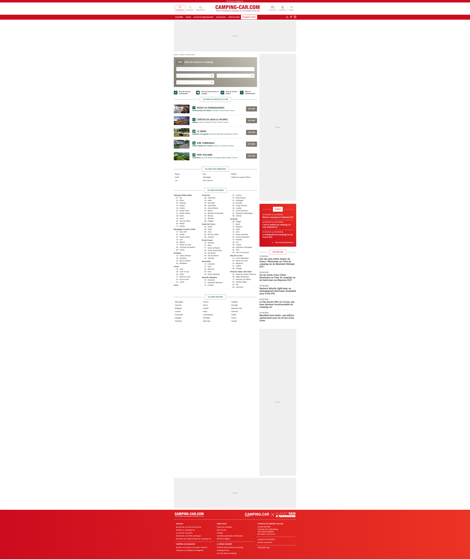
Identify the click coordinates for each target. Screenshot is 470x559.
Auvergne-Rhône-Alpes (183, 195)
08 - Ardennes (209, 198)
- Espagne (178, 318)
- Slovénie (234, 311)
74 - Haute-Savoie (183, 213)
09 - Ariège (237, 222)
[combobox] (217, 69)
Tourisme (182, 54)
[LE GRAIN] (181, 132)
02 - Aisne (208, 227)
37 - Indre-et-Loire (183, 277)
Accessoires (221, 17)
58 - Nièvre (180, 242)
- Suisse (233, 318)
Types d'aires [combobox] (182, 76)
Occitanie (234, 219)
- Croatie (177, 311)
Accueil (176, 54)
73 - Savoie (180, 226)
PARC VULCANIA (204, 154)
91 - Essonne (209, 243)
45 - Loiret (180, 282)
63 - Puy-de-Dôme (183, 221)
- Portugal (234, 305)
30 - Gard (236, 229)
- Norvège (206, 318)
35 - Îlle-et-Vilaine (183, 261)
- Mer (204, 174)
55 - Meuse (208, 216)
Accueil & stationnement (203, 17)
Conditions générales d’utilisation (230, 536)
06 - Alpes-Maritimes (241, 277)
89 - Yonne (180, 250)
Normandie (206, 261)
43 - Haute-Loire (182, 211)
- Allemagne (178, 302)
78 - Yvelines (209, 258)
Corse (176, 285)
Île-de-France (207, 240)
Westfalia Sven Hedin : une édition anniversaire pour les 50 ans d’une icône (276, 318)
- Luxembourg (207, 315)
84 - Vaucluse (238, 287)
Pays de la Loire (236, 256)
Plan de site (221, 530)
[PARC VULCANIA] (181, 156)
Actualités (179, 17)
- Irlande (205, 308)
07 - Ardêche (181, 203)
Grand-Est (206, 195)
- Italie (204, 311)
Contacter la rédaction (266, 539)
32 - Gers (236, 232)
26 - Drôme (180, 208)
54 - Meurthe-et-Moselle (213, 213)
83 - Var (236, 285)
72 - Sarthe (237, 266)
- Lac (176, 180)
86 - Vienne (237, 216)
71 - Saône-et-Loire (183, 245)
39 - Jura (179, 240)
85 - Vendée (237, 268)
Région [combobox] (220, 76)
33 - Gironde (237, 203)
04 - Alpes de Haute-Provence (244, 274)
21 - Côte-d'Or (181, 232)
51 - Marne (208, 211)
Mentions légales (223, 539)
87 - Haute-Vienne (240, 206)
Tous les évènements (284, 242)
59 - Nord (208, 229)
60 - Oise (208, 232)
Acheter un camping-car (185, 530)
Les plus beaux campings (226, 553)
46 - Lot (235, 242)
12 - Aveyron (237, 227)
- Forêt (176, 177)
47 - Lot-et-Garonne (240, 211)
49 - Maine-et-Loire (240, 261)
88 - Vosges (209, 221)
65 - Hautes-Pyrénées (241, 237)
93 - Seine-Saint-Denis (213, 250)
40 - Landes (237, 208)
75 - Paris (208, 245)
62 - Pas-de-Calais (211, 234)
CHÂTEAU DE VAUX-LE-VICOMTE (212, 119)
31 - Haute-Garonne (240, 234)
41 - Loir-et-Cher (182, 279)
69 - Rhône (180, 224)
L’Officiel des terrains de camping (230, 547)
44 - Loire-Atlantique (241, 258)
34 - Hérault (237, 240)
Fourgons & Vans (249, 17)
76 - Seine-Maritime (212, 274)
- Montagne (206, 177)
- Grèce (205, 305)
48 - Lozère (237, 245)
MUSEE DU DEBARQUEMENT (210, 107)
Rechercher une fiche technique (188, 536)
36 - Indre (180, 274)
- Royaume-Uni (236, 308)
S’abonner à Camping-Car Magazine (190, 550)
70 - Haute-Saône (183, 237)
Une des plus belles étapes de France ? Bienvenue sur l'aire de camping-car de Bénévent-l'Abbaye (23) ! (277, 263)
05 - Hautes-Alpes (240, 282)
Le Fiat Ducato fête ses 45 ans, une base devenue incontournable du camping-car (276, 304)
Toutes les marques (224, 527)
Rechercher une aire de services (188, 527)
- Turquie (233, 321)
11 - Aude (236, 224)
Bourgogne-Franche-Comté (184, 229)
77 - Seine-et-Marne (212, 248)
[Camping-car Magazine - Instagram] (295, 17)
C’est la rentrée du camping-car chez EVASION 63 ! (276, 226)
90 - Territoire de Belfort (185, 247)
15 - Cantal (180, 206)
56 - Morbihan (181, 263)
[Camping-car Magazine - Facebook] (291, 17)
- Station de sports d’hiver (240, 177)
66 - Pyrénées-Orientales (242, 247)
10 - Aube (208, 200)
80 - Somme (209, 237)
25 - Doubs (180, 234)
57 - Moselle (209, 218)
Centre (176, 267)
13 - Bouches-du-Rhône (242, 279)
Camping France (223, 550)
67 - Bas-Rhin (209, 203)
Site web (251, 109)
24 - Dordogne (238, 200)
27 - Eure (207, 267)
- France (205, 302)
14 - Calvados (209, 264)
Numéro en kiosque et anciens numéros (191, 547)
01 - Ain (179, 198)
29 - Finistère (181, 258)
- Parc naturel (207, 180)
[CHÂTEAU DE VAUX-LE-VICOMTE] (181, 120)
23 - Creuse (237, 195)
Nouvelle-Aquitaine (209, 277)
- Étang (176, 174)
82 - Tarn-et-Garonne (241, 252)
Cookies (220, 533)
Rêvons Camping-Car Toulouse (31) (277, 217)
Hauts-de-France (208, 224)
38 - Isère (180, 216)
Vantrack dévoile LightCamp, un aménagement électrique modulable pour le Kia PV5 (277, 291)
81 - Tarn (236, 250)
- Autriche (178, 305)
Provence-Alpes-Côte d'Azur (241, 272)
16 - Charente (209, 280)
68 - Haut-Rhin (210, 206)
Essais (188, 17)
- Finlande (178, 321)
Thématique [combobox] (182, 82)
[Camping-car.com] (238, 8)
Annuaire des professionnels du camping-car (193, 539)
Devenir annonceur (265, 542)
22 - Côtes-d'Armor (183, 256)
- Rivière (233, 174)
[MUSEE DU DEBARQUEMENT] (181, 109)
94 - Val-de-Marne (211, 256)
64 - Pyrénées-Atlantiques (243, 213)
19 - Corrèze (209, 285)
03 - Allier (180, 200)
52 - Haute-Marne (211, 208)
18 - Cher (179, 269)
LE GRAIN (201, 131)
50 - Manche (209, 269)
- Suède (233, 315)
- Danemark (178, 315)
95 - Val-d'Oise (210, 253)
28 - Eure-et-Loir (182, 272)
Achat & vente (234, 17)
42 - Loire (180, 218)
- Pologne (234, 302)
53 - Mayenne (238, 263)
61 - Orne (207, 272)
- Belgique (178, 308)
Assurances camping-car (235, 1)
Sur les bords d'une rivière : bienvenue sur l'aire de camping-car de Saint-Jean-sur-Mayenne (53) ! (277, 277)
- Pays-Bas (206, 321)
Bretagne (177, 253)
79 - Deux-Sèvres (239, 198)
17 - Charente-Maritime (213, 283)
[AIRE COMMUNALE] (181, 144)
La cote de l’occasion (184, 533)
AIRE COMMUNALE (206, 143)
